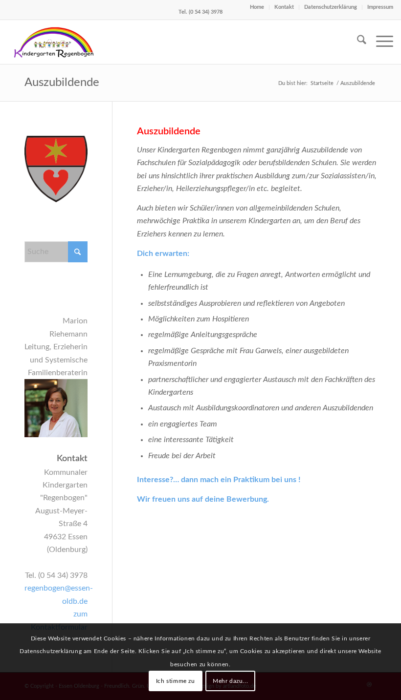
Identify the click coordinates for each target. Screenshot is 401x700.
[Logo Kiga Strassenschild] (54, 42)
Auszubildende (61, 82)
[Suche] (356, 42)
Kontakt (284, 7)
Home (257, 7)
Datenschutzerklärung (330, 7)
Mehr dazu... (230, 681)
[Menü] (379, 42)
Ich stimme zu (175, 681)
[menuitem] (356, 42)
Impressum (380, 7)
